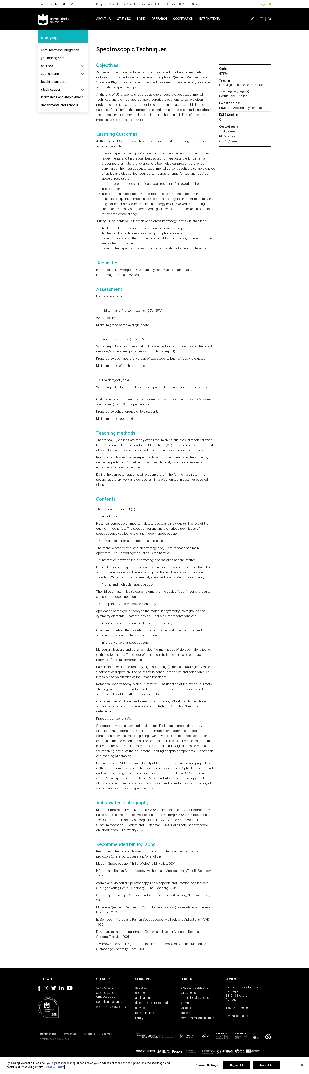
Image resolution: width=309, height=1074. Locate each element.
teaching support (53, 82)
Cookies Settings (206, 1065)
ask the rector (105, 987)
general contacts (237, 1015)
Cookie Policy (55, 1067)
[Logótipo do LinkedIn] (61, 989)
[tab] (63, 50)
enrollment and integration (60, 50)
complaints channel (109, 1001)
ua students (188, 992)
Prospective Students (107, 4)
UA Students (129, 4)
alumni (184, 1002)
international (210, 18)
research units (144, 1013)
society (185, 1013)
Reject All (236, 1065)
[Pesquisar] (269, 18)
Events (54, 4)
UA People (183, 4)
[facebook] (64, 4)
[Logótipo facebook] (39, 989)
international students (194, 997)
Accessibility (89, 1034)
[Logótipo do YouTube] (70, 989)
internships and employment (62, 97)
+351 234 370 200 (238, 1007)
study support (51, 89)
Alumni (171, 4)
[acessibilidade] (252, 18)
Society (196, 4)
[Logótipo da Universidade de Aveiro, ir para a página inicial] (53, 19)
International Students (151, 4)
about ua (103, 18)
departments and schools (59, 105)
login (263, 4)
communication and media (198, 1018)
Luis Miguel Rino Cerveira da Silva (241, 85)
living (141, 18)
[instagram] (72, 4)
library (139, 1018)
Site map (107, 1034)
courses (47, 66)
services (140, 1007)
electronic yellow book (111, 1006)
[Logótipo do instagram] (46, 989)
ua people (186, 1007)
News (41, 4)
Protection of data (47, 1034)
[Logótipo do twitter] (53, 989)
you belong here (53, 58)
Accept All (266, 1065)
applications (50, 74)
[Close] (302, 1065)
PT (261, 18)
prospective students (194, 987)
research (159, 18)
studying (124, 18)
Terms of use (69, 1034)
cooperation (183, 18)
